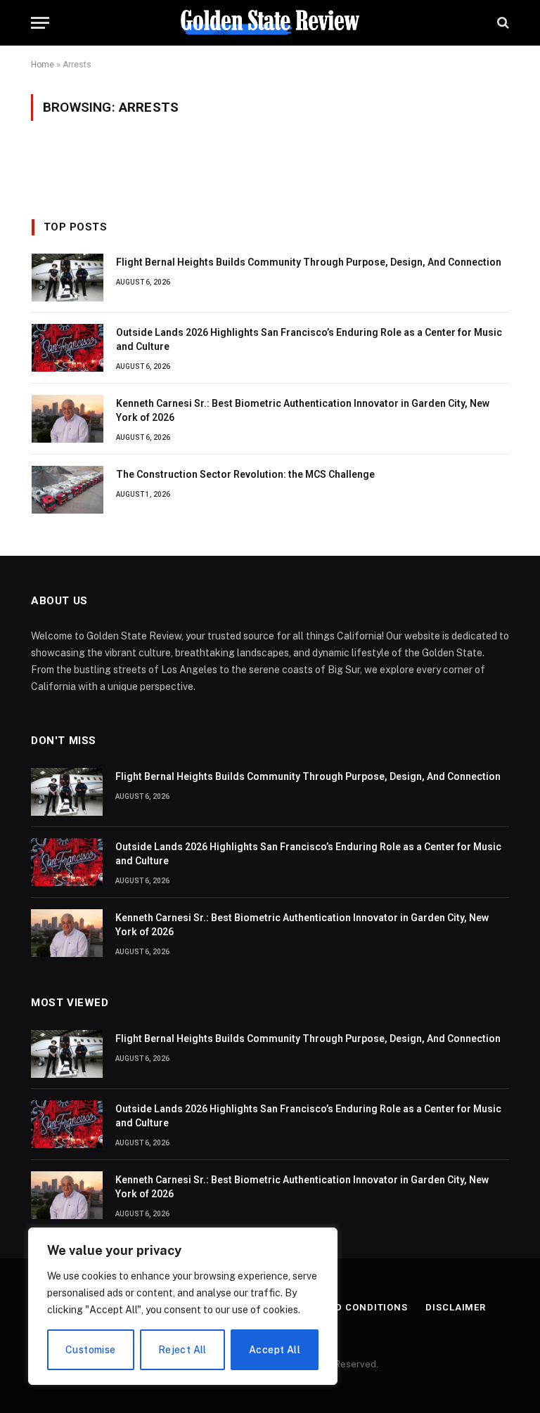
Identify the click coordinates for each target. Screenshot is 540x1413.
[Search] (501, 23)
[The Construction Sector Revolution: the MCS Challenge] (67, 490)
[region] (183, 1306)
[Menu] (40, 23)
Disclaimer (455, 1307)
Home (42, 65)
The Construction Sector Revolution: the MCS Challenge (245, 474)
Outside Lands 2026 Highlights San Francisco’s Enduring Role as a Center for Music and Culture (309, 339)
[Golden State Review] (270, 23)
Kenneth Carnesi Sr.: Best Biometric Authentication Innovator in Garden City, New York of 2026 (302, 410)
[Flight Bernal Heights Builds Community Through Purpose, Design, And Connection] (67, 277)
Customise (90, 1349)
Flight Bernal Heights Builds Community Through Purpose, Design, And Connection (308, 262)
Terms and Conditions (346, 1307)
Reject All (182, 1349)
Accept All (274, 1349)
